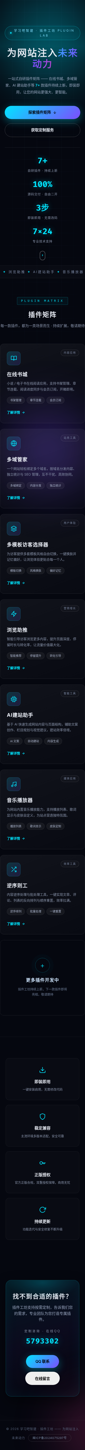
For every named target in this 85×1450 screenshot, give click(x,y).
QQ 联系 (42, 1361)
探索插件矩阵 (39, 112)
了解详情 (16, 412)
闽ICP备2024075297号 (50, 1438)
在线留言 (42, 1378)
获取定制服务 (42, 130)
